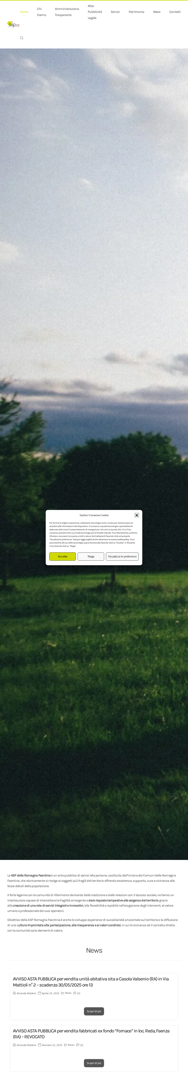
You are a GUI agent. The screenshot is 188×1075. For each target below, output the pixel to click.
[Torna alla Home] (13, 24)
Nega (91, 556)
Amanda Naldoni (26, 993)
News (156, 12)
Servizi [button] (115, 12)
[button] (137, 515)
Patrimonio (136, 12)
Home (24, 12)
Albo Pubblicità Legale (95, 12)
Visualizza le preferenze (122, 556)
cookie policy (123, 539)
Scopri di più (94, 1011)
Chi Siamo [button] (41, 12)
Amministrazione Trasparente (67, 12)
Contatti (175, 12)
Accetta (62, 556)
